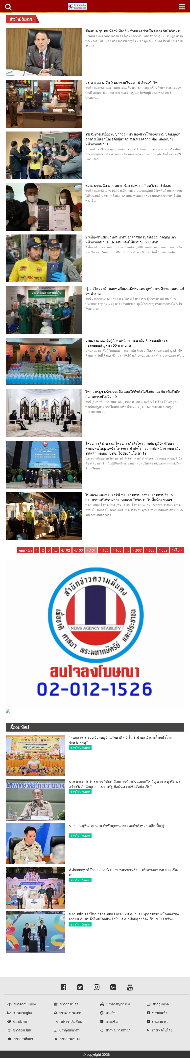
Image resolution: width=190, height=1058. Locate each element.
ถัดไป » (177, 550)
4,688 (150, 550)
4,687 (137, 550)
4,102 (65, 550)
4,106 (117, 550)
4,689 (163, 550)
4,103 (78, 550)
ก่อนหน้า (25, 550)
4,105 (104, 550)
